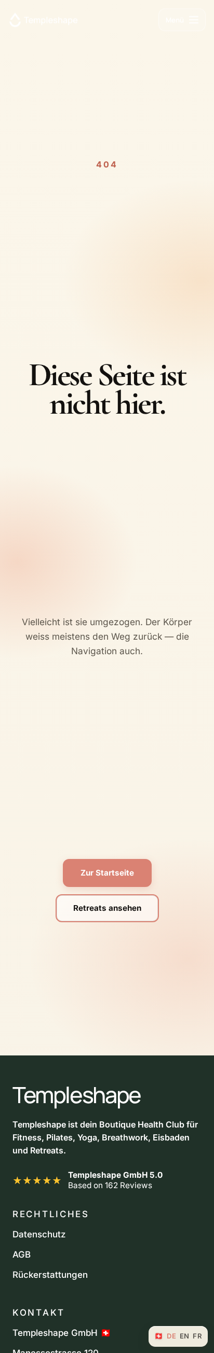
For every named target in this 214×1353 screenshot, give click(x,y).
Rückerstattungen (50, 1275)
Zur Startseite (107, 873)
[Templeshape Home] (43, 19)
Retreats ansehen (107, 908)
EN (185, 1336)
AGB (21, 1254)
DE (171, 1336)
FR (197, 1336)
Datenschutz (38, 1234)
